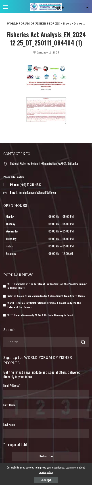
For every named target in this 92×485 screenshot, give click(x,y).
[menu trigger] (7, 6)
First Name (9, 405)
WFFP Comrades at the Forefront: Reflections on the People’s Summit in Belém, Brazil (47, 286)
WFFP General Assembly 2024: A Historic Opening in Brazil (40, 315)
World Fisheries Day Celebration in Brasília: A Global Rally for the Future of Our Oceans (44, 305)
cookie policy (46, 472)
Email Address (11, 385)
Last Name (9, 424)
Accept (46, 480)
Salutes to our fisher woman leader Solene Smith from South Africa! (46, 296)
